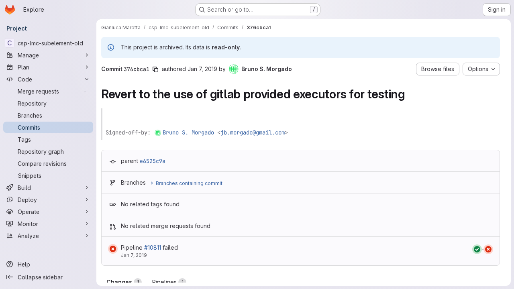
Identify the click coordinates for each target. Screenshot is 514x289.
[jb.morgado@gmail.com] (158, 132)
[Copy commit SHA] (155, 69)
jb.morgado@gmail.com (252, 132)
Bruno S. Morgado (188, 132)
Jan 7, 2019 (202, 68)
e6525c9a (152, 161)
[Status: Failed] (113, 249)
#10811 (152, 247)
